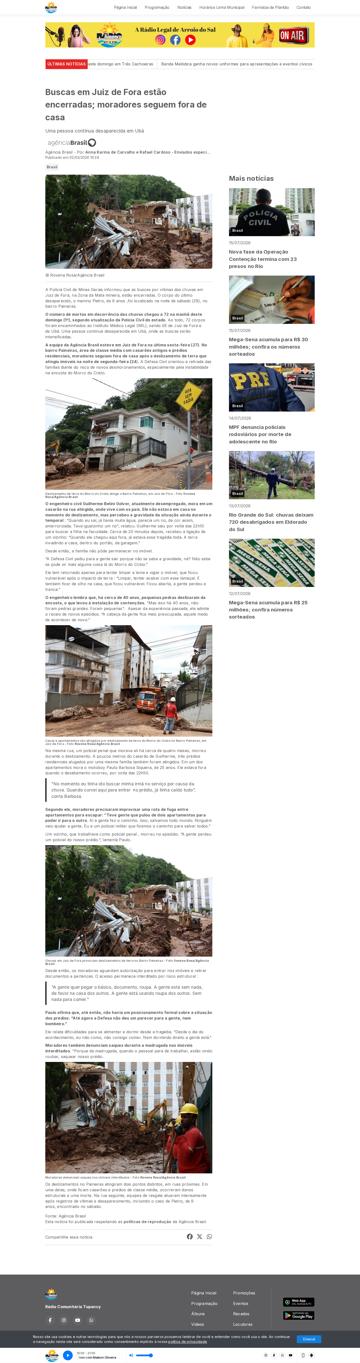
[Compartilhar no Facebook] (190, 1237)
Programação (157, 7)
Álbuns (198, 1313)
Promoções (244, 1292)
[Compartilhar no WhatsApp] (209, 1237)
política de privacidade (187, 1341)
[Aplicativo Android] (311, 1355)
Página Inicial (125, 7)
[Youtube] (291, 1355)
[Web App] (303, 1355)
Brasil (52, 167)
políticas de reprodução (147, 1221)
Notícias (184, 7)
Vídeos (197, 1324)
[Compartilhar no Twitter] (200, 1237)
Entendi (309, 1339)
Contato (304, 7)
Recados (241, 1313)
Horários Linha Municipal (221, 7)
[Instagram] (266, 1355)
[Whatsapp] (282, 1355)
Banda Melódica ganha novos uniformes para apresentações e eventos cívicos (152, 63)
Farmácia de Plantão (270, 7)
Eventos (241, 1303)
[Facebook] (274, 1355)
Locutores (242, 1324)
